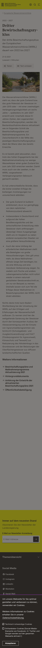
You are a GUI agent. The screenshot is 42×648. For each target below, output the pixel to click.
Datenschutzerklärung (13, 617)
